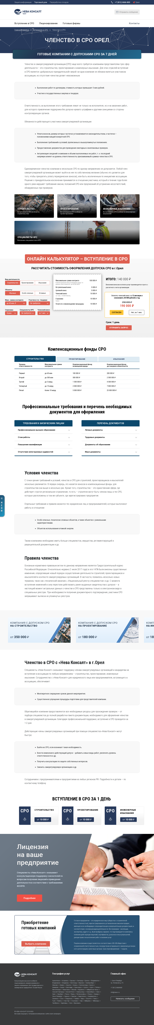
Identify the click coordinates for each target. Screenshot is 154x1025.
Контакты (134, 23)
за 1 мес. (42, 313)
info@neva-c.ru (115, 992)
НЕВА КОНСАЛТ (21, 1011)
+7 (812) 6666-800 (116, 987)
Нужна (9, 313)
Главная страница (21, 30)
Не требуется (35, 303)
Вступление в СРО (40, 30)
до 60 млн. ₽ (11, 303)
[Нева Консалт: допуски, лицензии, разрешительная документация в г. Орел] (29, 11)
